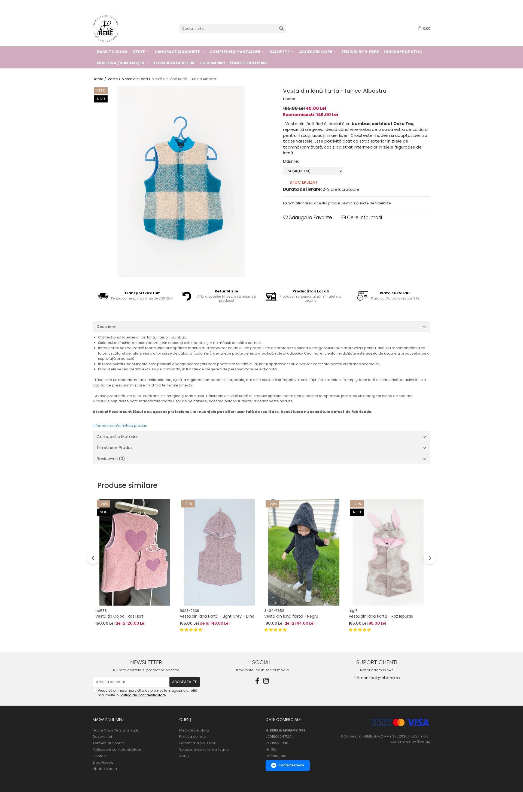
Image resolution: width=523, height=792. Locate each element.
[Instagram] (266, 681)
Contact (100, 756)
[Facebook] (257, 681)
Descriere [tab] (106, 326)
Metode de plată (194, 730)
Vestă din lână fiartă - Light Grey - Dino (217, 616)
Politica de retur (193, 736)
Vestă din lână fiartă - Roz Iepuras (381, 616)
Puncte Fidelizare (249, 63)
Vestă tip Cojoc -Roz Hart (119, 616)
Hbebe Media (105, 768)
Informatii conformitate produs (120, 425)
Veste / (114, 79)
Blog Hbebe (103, 762)
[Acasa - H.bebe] (120, 28)
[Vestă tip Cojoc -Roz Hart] (134, 552)
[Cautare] (281, 28)
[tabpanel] (181, 181)
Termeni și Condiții (109, 743)
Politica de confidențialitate (117, 749)
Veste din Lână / (136, 79)
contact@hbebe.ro (380, 678)
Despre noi (102, 736)
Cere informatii (364, 217)
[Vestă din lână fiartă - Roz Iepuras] (388, 552)
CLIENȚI (186, 719)
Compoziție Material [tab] (117, 436)
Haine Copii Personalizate (115, 730)
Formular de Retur (174, 63)
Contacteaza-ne (291, 765)
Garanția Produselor (197, 743)
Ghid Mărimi (212, 63)
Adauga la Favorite (310, 217)
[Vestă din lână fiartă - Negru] (303, 552)
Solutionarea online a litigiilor (204, 749)
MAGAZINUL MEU (108, 719)
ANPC (184, 756)
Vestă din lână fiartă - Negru (291, 616)
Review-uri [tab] (111, 458)
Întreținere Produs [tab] (115, 447)
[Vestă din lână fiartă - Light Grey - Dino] (219, 552)
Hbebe (289, 98)
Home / (100, 79)
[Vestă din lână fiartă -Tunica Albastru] (181, 181)
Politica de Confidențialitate (143, 695)
